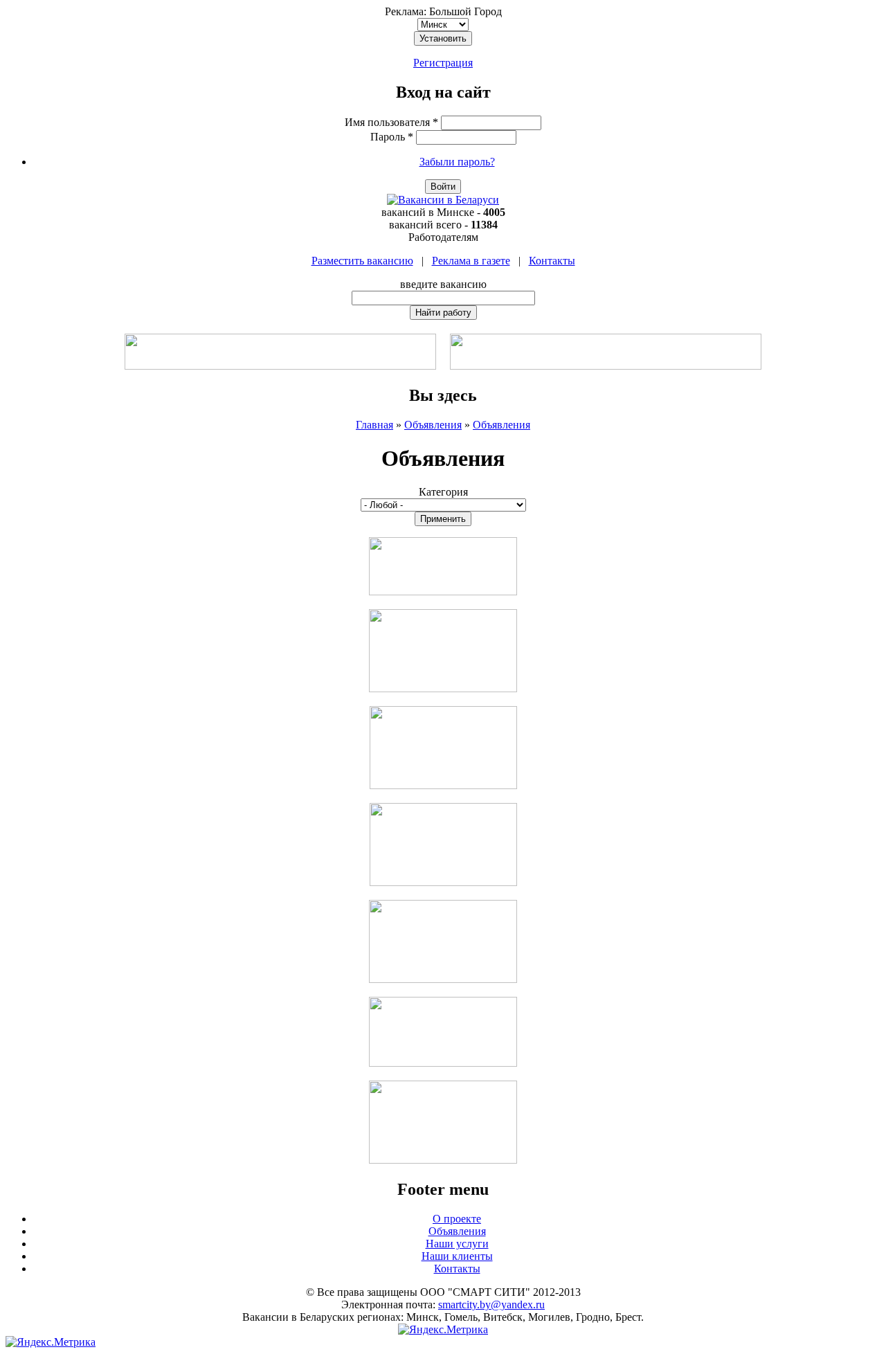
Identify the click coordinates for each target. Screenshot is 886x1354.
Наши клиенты (457, 1256)
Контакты (552, 261)
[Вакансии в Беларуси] (443, 200)
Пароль (391, 137)
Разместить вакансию (362, 261)
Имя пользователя (391, 122)
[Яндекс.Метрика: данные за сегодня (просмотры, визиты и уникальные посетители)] (443, 1330)
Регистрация (443, 63)
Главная (374, 425)
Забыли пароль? (457, 162)
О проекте (457, 1219)
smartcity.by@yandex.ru (491, 1304)
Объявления (433, 425)
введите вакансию (443, 284)
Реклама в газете (471, 261)
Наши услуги (457, 1243)
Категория (443, 492)
